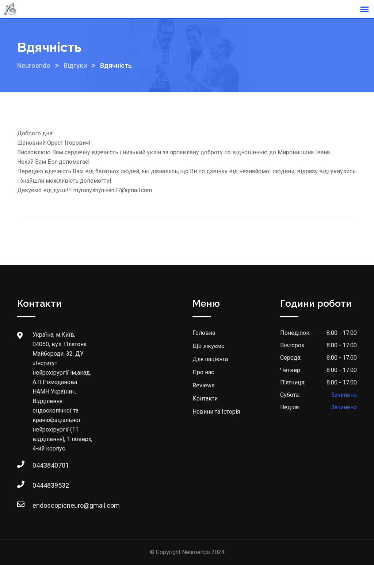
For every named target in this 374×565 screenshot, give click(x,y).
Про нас (203, 372)
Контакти (205, 398)
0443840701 (40, 465)
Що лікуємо (208, 346)
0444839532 (40, 485)
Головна (203, 332)
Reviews (203, 385)
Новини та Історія (216, 411)
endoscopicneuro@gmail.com (40, 505)
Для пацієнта (210, 359)
